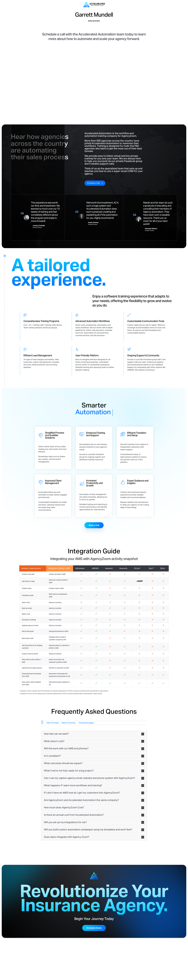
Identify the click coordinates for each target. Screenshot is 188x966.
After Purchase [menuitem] (52, 723)
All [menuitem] (42, 723)
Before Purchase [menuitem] (68, 723)
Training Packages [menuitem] (86, 723)
